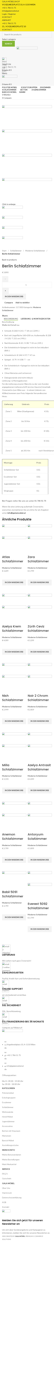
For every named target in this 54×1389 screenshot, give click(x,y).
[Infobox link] (27, 622)
